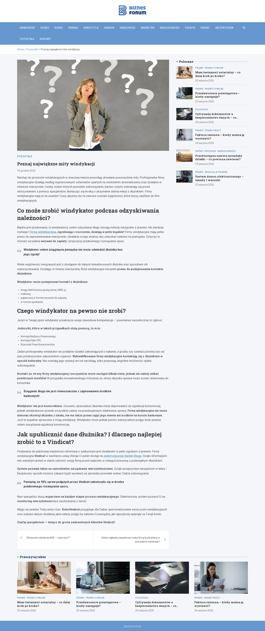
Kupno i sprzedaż (205, 151)
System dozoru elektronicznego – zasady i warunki (219, 178)
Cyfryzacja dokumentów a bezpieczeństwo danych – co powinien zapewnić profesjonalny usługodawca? (219, 119)
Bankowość (27, 27)
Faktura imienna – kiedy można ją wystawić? (219, 136)
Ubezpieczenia (224, 27)
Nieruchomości (170, 27)
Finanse (73, 27)
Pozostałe (27, 38)
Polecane (186, 61)
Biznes (45, 27)
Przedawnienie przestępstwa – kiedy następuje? (217, 95)
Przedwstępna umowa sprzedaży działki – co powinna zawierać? (218, 157)
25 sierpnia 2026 (204, 80)
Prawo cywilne (214, 68)
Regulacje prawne (216, 172)
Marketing (148, 27)
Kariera (109, 27)
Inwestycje (91, 27)
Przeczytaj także (33, 557)
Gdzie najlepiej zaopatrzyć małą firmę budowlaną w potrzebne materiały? (130, 539)
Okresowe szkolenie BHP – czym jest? (48, 537)
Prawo (205, 27)
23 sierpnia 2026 (204, 164)
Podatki (190, 27)
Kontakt (45, 38)
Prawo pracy (213, 130)
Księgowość (127, 27)
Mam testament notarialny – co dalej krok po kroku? (217, 74)
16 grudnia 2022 (26, 170)
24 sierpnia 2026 (204, 122)
